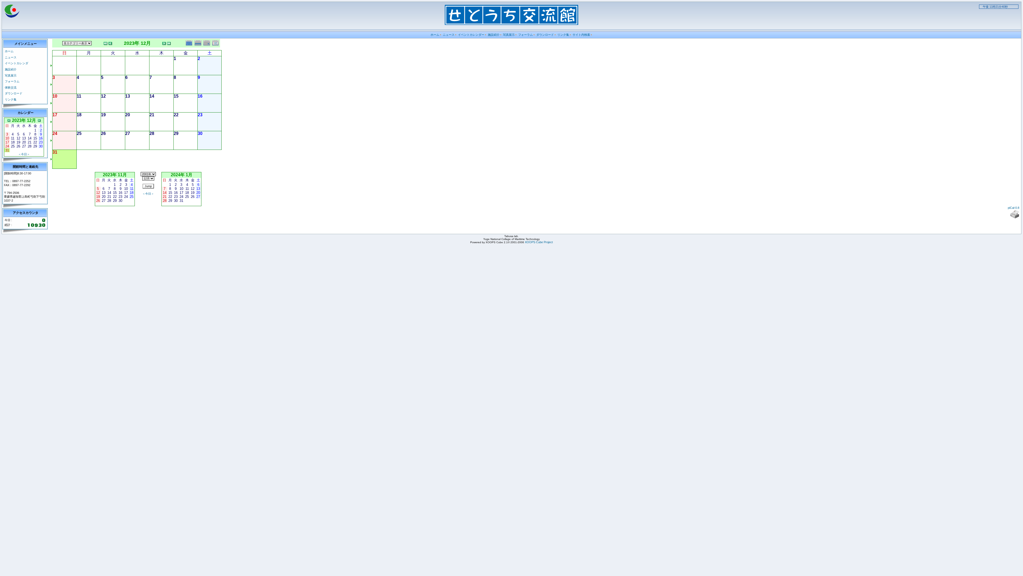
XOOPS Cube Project (539, 242)
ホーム (435, 34)
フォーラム (525, 34)
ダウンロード (545, 34)
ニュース (448, 34)
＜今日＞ (24, 154)
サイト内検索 (581, 34)
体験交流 (11, 87)
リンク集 (563, 34)
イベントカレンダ (16, 63)
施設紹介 (494, 34)
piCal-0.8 (1013, 207)
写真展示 (509, 34)
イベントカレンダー (471, 34)
